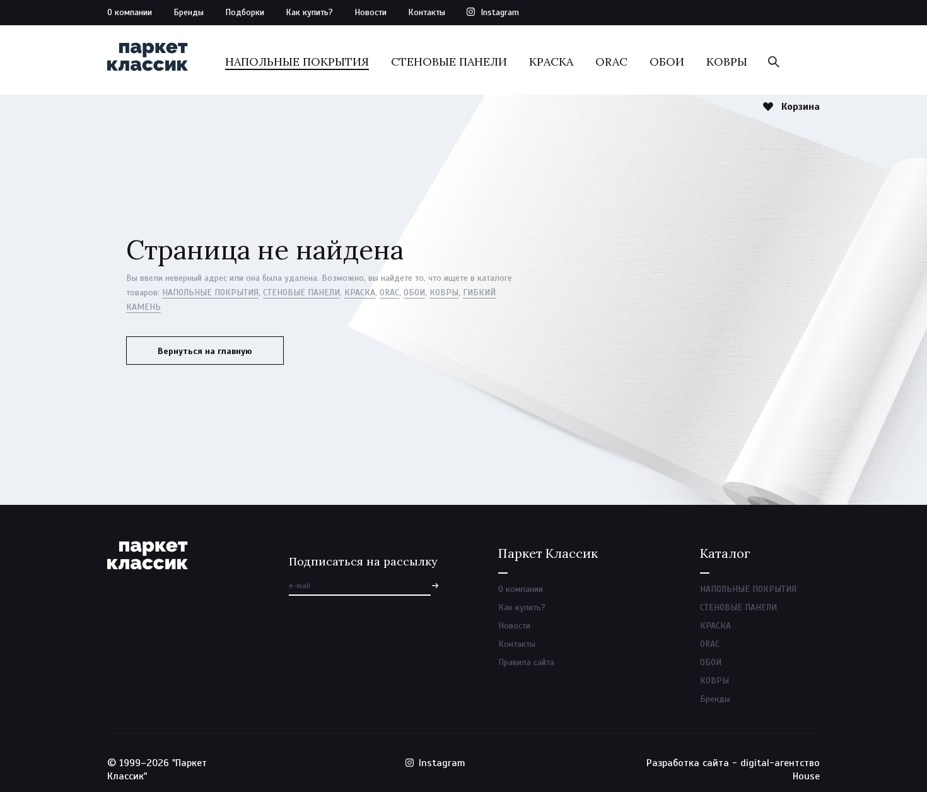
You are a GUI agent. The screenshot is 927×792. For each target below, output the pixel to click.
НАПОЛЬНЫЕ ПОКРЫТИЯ (297, 61)
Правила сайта (526, 662)
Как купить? (309, 12)
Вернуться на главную (205, 351)
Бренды (188, 12)
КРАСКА (551, 61)
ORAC (611, 61)
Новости (370, 12)
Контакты (426, 12)
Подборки (244, 12)
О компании (129, 12)
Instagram (500, 12)
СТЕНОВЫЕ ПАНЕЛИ (449, 61)
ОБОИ (667, 61)
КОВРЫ (726, 61)
